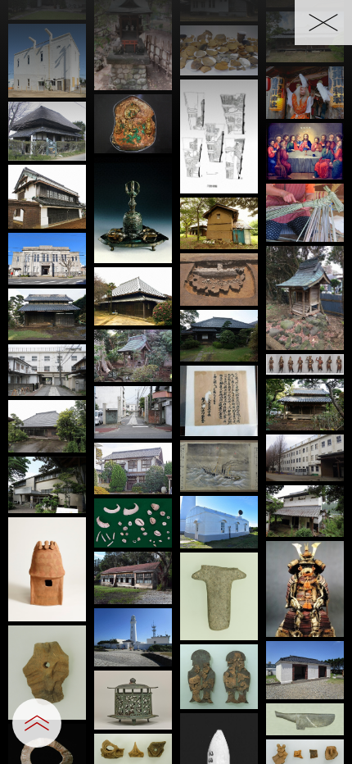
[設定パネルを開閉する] (36, 723)
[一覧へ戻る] (323, 22)
